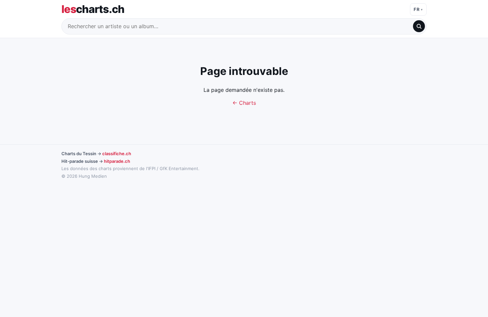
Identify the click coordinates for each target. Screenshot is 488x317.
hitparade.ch (117, 161)
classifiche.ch (116, 153)
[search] (419, 26)
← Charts (244, 102)
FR (417, 9)
